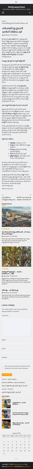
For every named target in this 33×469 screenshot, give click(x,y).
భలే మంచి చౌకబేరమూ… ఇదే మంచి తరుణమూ (13, 382)
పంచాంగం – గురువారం (7, 389)
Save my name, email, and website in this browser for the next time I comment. (17, 367)
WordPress (26, 466)
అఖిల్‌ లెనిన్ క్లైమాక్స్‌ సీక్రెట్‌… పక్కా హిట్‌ (11, 392)
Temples (6, 269)
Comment (5, 316)
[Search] (29, 12)
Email (4, 349)
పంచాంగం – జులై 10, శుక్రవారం (9, 379)
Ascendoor (10, 466)
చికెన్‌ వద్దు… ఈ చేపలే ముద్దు (10, 290)
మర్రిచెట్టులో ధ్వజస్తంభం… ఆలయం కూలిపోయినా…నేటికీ (12, 272)
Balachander (7, 35)
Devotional (6, 229)
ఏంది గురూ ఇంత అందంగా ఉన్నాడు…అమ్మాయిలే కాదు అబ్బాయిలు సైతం (20, 413)
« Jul (15, 458)
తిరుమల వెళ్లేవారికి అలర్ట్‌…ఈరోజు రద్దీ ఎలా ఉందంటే (14, 386)
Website (4, 357)
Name (4, 340)
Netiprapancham (16, 7)
